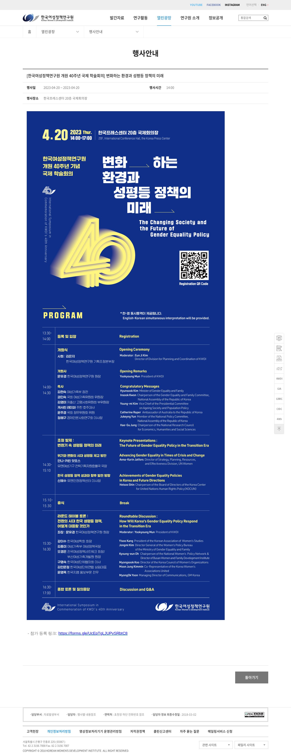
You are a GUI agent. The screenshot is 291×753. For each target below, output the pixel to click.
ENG (263, 5)
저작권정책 (137, 731)
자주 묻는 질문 (189, 731)
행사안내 (96, 31)
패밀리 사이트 (246, 744)
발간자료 (117, 18)
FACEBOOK (214, 5)
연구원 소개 (190, 18)
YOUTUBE (196, 5)
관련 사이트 (209, 744)
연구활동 (140, 18)
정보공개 (216, 18)
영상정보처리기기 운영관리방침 (100, 731)
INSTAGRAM (232, 5)
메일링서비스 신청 (220, 731)
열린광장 (164, 18)
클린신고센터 (162, 731)
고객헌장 (33, 731)
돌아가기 (251, 677)
